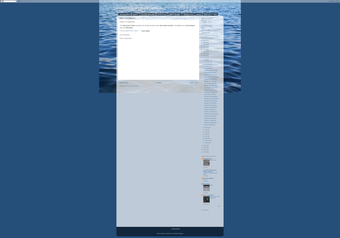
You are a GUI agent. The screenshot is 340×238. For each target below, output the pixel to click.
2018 (202, 21)
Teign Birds (206, 183)
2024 (204, 45)
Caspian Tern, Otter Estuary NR (214, 197)
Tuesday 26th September (210, 79)
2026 (204, 40)
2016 (203, 30)
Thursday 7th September (210, 111)
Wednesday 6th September (211, 114)
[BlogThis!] (144, 31)
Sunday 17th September (210, 90)
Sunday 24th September (210, 83)
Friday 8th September (209, 109)
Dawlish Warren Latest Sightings (139, 8)
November (207, 64)
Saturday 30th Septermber (211, 70)
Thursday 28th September (210, 74)
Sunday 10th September (210, 105)
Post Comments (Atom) (133, 86)
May (206, 134)
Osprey (205, 179)
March (206, 138)
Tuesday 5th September (210, 116)
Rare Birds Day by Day (147, 14)
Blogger (181, 233)
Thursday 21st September (210, 87)
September (208, 68)
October (207, 66)
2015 (208, 32)
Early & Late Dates (174, 14)
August (207, 127)
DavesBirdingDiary (208, 178)
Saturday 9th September (210, 107)
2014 (206, 32)
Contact (198, 14)
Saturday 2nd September (210, 122)
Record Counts (162, 14)
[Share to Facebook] (147, 31)
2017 (205, 21)
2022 (204, 49)
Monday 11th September (210, 103)
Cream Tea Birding (208, 195)
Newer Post (124, 83)
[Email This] (142, 31)
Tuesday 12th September (210, 101)
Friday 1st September (209, 124)
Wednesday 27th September (211, 77)
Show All (218, 206)
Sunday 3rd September (210, 120)
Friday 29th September (210, 72)
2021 (204, 51)
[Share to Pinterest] (149, 31)
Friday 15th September (210, 94)
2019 (205, 20)
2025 (204, 42)
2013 (203, 32)
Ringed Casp (213, 160)
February (207, 140)
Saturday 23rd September (210, 85)
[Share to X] (145, 31)
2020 (202, 20)
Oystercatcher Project (210, 14)
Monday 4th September (210, 118)
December (207, 62)
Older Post (193, 83)
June (206, 131)
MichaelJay (169, 233)
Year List (135, 14)
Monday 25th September (210, 81)
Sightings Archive (188, 14)
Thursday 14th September (210, 96)
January (207, 142)
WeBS (211, 185)
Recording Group (125, 14)
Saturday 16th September (210, 92)
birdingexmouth (207, 158)
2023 (204, 47)
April (206, 136)
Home (159, 83)
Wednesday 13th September (211, 98)
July (206, 129)
